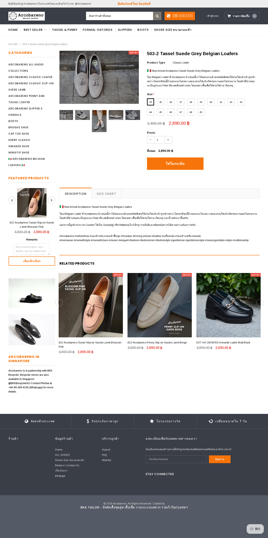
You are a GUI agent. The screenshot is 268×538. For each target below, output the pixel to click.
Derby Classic (19, 140)
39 (201, 102)
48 (190, 112)
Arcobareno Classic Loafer (30, 77)
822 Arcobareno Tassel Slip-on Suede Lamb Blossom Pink (32, 224)
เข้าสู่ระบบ (212, 15)
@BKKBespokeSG (19, 383)
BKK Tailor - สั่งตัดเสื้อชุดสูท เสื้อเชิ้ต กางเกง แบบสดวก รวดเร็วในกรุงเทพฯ (134, 507)
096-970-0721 (182, 15)
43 (241, 102)
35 (160, 102)
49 (201, 112)
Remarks (31, 239)
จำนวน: (151, 132)
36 (170, 102)
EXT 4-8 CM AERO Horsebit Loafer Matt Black (223, 342)
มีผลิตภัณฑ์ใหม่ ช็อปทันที (134, 4)
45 (160, 112)
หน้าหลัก (13, 44)
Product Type (156, 62)
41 (221, 102)
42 (231, 102)
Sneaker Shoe (18, 146)
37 (180, 102)
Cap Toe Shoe (18, 133)
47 (180, 112)
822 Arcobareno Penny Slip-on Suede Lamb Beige (157, 342)
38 (190, 102)
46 (170, 112)
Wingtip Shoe (18, 152)
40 (211, 102)
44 (150, 112)
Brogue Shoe (18, 127)
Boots (13, 121)
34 (150, 102)
